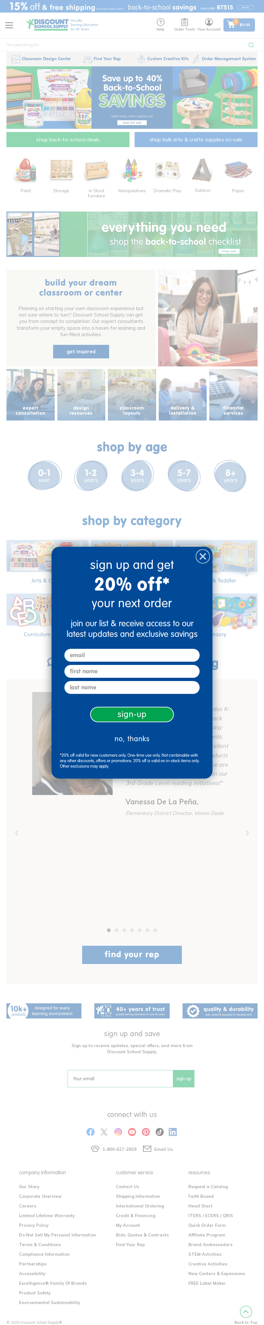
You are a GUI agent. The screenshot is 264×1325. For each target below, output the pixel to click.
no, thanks (132, 738)
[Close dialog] (202, 556)
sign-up (132, 714)
